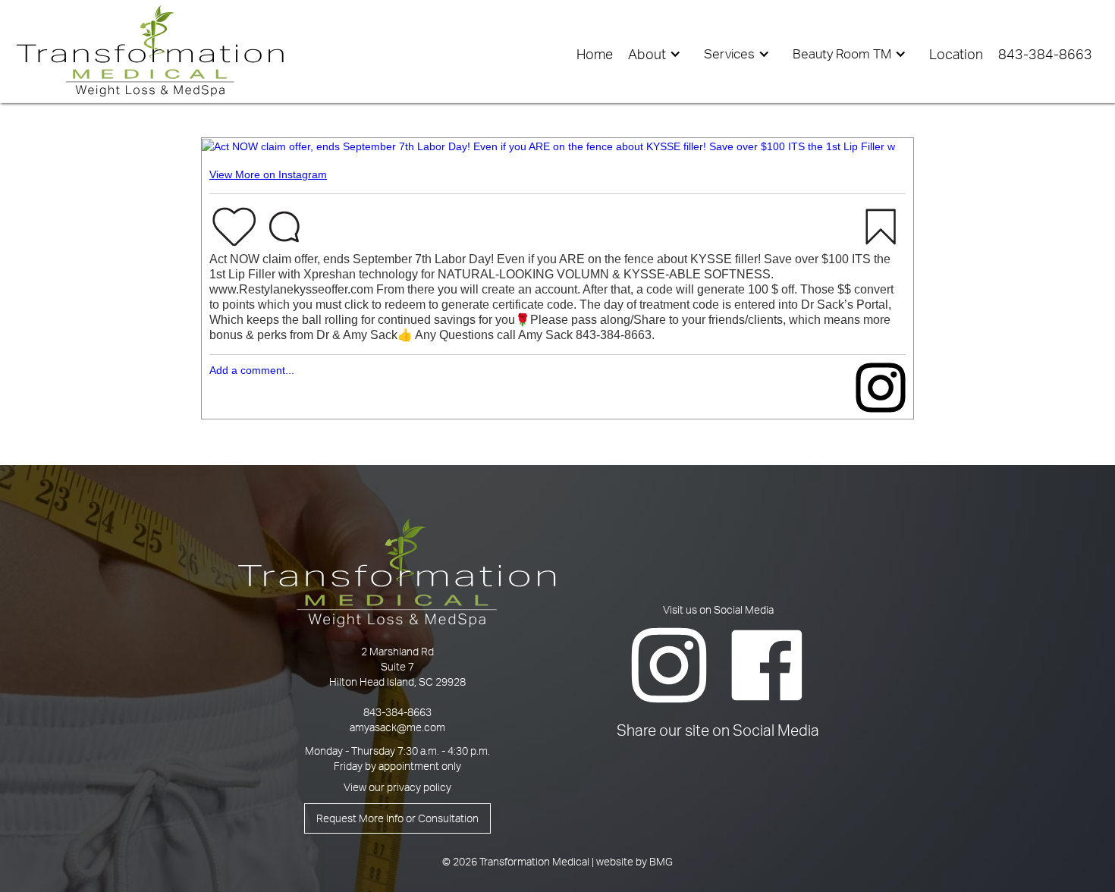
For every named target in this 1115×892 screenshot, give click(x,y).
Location (956, 54)
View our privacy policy (397, 786)
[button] (658, 54)
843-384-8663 (397, 711)
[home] (150, 51)
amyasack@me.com (397, 727)
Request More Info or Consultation (397, 818)
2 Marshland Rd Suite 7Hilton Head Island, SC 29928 (397, 666)
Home (594, 54)
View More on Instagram (268, 174)
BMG (661, 861)
